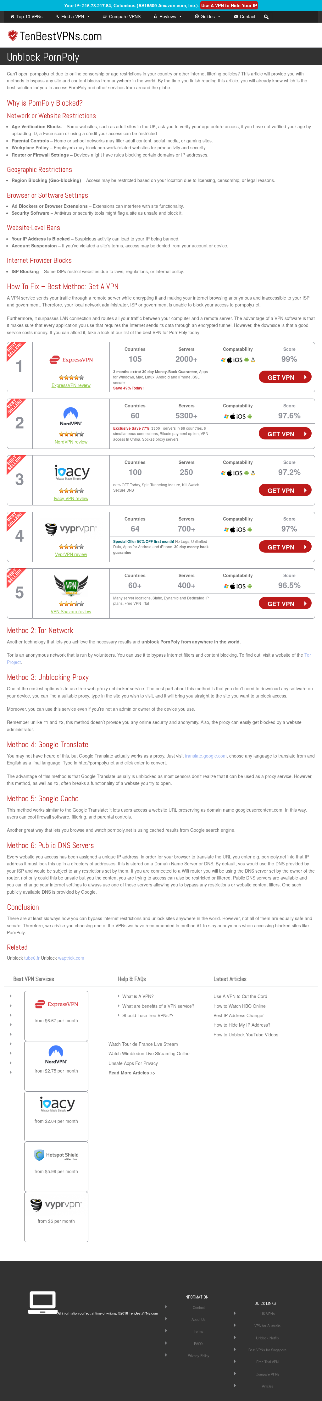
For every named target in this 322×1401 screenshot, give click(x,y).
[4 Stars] (76, 377)
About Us (199, 1319)
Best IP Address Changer (239, 1015)
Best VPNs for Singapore (267, 1349)
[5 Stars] (81, 377)
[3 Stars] (71, 377)
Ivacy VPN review (71, 498)
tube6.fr (32, 958)
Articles (267, 1385)
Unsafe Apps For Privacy (133, 1063)
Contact (247, 16)
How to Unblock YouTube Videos (246, 1034)
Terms (198, 1331)
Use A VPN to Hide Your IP (229, 5)
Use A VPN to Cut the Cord (240, 996)
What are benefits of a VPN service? (158, 1006)
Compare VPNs (268, 1373)
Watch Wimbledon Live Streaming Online (149, 1053)
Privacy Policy (198, 1355)
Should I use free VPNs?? (148, 1015)
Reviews (167, 16)
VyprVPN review (71, 554)
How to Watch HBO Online (240, 1006)
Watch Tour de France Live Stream (143, 1044)
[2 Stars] (66, 377)
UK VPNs (267, 1313)
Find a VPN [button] (72, 16)
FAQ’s (198, 1343)
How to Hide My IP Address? (242, 1025)
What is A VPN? (138, 996)
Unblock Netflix (267, 1337)
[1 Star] (61, 377)
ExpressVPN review (71, 385)
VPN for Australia (267, 1325)
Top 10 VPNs (29, 16)
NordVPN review (71, 442)
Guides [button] (208, 16)
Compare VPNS (125, 16)
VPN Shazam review (71, 611)
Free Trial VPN (267, 1361)
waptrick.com (71, 958)
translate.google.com (206, 756)
